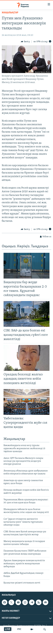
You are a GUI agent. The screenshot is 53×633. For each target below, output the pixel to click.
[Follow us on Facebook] (4, 602)
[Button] (25, 42)
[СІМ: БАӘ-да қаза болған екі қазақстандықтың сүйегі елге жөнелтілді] (26, 314)
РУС (19, 629)
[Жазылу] (45, 602)
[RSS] (38, 602)
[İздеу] (44, 629)
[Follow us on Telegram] (32, 602)
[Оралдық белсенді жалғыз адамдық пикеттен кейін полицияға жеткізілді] (26, 358)
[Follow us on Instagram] (25, 602)
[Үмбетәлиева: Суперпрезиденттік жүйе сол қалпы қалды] (26, 402)
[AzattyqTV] (31, 629)
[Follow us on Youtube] (18, 602)
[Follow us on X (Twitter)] (11, 602)
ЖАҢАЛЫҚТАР (10, 12)
